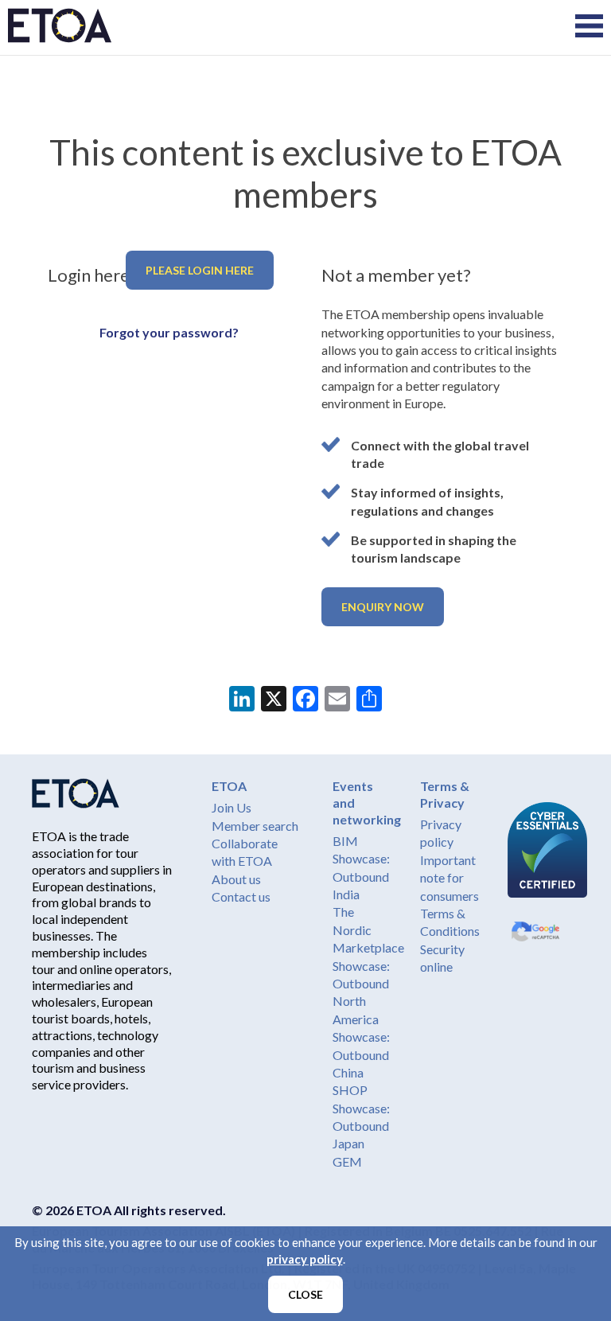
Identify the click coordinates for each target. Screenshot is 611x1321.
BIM (345, 840)
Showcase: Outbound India (361, 876)
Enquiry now (382, 607)
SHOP (350, 1089)
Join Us (231, 807)
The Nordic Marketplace (368, 929)
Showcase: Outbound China (361, 1054)
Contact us (241, 896)
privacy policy (305, 1259)
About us (236, 879)
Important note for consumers (449, 877)
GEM (347, 1161)
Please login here (200, 270)
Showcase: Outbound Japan (361, 1126)
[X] (274, 700)
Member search (255, 825)
